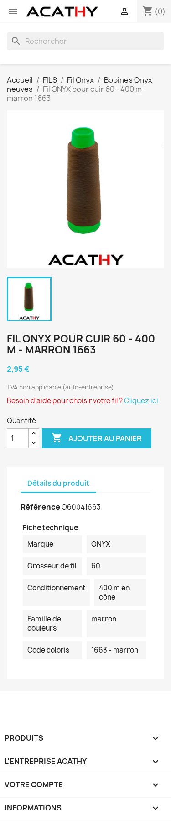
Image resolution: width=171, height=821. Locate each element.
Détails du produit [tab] (58, 483)
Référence (40, 506)
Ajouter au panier (97, 437)
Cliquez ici (141, 400)
